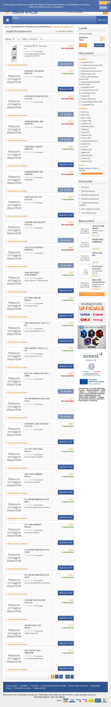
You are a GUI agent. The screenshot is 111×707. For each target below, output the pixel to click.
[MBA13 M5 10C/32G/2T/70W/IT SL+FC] (85, 285)
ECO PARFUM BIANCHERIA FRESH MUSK (37, 500)
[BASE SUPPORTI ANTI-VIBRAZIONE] (14, 658)
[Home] (7, 20)
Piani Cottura (88, 74)
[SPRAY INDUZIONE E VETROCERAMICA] (14, 280)
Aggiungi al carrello (65, 89)
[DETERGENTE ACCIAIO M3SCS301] (14, 104)
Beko (85, 115)
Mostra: (8, 39)
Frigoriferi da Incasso (92, 71)
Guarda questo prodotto (17, 65)
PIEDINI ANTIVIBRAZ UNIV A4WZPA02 (34, 122)
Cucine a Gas (89, 68)
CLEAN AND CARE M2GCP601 (35, 222)
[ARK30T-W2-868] (85, 258)
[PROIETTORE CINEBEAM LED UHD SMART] (85, 244)
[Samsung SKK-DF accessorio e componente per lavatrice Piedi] (14, 54)
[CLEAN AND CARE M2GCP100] (14, 608)
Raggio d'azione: (85, 168)
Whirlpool (87, 161)
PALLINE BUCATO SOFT (33, 625)
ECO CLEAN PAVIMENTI (33, 524)
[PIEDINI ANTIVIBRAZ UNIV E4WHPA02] (14, 180)
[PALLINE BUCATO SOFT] (14, 633)
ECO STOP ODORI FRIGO (33, 449)
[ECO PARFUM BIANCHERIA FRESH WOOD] (14, 583)
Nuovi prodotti (86, 221)
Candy (86, 121)
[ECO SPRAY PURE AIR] (14, 305)
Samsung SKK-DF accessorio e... (36, 47)
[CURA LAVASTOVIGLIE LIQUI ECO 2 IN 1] (14, 331)
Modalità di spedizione (90, 199)
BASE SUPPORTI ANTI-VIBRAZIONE (33, 651)
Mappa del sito (40, 688)
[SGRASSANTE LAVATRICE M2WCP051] (14, 154)
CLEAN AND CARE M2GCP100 (35, 600)
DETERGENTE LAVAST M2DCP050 (37, 424)
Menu (15, 18)
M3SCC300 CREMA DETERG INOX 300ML (37, 374)
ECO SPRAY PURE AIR (32, 298)
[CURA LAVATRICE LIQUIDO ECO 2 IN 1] (14, 356)
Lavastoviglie (89, 93)
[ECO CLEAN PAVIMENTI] (14, 532)
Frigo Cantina (89, 99)
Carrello (83, 28)
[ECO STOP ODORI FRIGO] (14, 457)
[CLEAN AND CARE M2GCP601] (14, 230)
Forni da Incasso (90, 90)
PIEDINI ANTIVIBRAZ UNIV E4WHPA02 (34, 173)
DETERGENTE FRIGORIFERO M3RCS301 (34, 72)
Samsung (87, 155)
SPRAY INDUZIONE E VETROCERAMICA (32, 273)
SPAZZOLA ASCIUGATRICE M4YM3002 (34, 248)
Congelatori (88, 105)
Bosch (86, 118)
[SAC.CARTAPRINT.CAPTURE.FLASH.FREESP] (14, 406)
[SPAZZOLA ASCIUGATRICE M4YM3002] (14, 255)
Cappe (85, 96)
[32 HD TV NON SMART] (85, 231)
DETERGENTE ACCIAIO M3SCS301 (36, 96)
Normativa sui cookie (23, 688)
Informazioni (85, 181)
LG (84, 147)
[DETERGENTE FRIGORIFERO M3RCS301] (14, 79)
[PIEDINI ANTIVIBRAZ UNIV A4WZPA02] (14, 129)
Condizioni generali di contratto (54, 686)
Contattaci (24, 686)
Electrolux (88, 127)
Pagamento (99, 45)
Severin (86, 158)
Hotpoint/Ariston (90, 141)
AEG (85, 112)
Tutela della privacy (88, 213)
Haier (85, 132)
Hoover (86, 138)
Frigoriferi (88, 62)
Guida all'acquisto (88, 191)
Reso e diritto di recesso (90, 209)
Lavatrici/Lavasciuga (92, 65)
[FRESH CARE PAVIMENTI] (14, 482)
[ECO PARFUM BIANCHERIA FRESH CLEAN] (14, 557)
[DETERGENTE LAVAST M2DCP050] (14, 431)
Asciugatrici (87, 87)
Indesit (86, 144)
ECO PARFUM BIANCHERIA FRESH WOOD (37, 576)
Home (7, 27)
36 (68, 677)
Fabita (85, 129)
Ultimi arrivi (102, 20)
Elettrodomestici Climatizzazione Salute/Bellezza (31, 27)
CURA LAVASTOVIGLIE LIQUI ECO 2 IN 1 (37, 324)
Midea (86, 153)
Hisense (87, 135)
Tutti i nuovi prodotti (92, 294)
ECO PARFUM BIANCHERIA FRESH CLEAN (37, 551)
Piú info (103, 8)
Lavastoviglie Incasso (92, 102)
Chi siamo (85, 187)
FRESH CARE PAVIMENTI (33, 474)
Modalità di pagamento (90, 195)
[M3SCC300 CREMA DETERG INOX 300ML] (14, 381)
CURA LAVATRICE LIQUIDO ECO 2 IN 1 (36, 349)
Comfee (86, 124)
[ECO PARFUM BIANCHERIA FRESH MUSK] (14, 507)
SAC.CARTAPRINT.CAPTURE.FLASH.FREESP (40, 398)
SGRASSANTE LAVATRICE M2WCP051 (33, 148)
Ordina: (25, 39)
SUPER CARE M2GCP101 (33, 197)
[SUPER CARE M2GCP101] (14, 205)
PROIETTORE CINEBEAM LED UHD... (97, 242)
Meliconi (87, 150)
